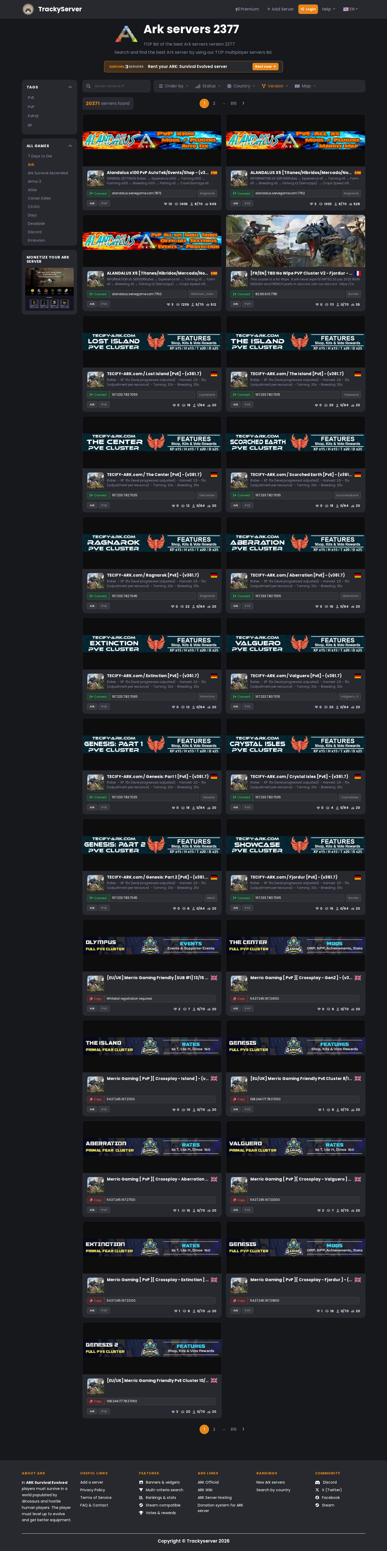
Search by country (273, 1490)
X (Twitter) (331, 1490)
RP (30, 125)
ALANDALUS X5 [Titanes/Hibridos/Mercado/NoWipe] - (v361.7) (315, 172)
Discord (35, 232)
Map (306, 86)
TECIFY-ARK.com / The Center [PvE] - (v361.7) (154, 474)
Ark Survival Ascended (48, 173)
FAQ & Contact (94, 1505)
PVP (31, 107)
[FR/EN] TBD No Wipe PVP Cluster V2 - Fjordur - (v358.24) (310, 273)
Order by (174, 86)
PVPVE (33, 116)
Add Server (282, 9)
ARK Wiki (205, 1490)
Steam (327, 1505)
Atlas (32, 189)
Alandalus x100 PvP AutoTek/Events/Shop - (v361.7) (161, 172)
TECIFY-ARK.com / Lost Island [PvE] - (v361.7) (154, 373)
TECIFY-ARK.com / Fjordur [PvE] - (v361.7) (294, 877)
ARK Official (208, 1482)
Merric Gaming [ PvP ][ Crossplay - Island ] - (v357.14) (164, 1078)
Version (275, 86)
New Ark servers (270, 1482)
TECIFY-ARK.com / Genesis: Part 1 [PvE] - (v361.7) (158, 776)
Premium (249, 9)
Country (242, 86)
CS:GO (34, 206)
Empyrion (36, 240)
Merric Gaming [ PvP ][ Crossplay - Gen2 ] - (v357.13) (305, 977)
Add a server (91, 1482)
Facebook (330, 1497)
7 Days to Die (40, 156)
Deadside (36, 223)
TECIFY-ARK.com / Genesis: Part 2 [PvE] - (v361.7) (158, 877)
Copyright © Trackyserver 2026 (194, 1541)
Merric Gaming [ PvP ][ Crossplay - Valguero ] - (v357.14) (310, 1179)
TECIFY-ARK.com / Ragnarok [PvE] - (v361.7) (153, 575)
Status (209, 86)
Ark (31, 164)
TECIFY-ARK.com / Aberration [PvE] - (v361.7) (297, 575)
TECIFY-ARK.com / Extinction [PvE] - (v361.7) (153, 675)
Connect (100, 193)
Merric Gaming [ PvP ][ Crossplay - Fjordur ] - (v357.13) (308, 1279)
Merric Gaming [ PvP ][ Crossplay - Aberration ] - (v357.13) (168, 1179)
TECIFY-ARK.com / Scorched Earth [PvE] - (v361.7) (302, 474)
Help (327, 9)
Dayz (32, 215)
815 (234, 103)
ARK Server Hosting (215, 1497)
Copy (97, 999)
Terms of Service (96, 1497)
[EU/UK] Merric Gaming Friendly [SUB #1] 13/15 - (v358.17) (167, 977)
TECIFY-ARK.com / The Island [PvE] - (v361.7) (297, 373)
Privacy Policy (92, 1490)
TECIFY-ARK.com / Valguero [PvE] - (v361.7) (296, 675)
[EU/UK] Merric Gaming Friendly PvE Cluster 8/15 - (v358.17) (312, 1078)
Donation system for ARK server (220, 1508)
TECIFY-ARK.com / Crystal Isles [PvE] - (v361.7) (299, 776)
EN (352, 9)
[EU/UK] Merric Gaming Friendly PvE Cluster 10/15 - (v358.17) (170, 1380)
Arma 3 (34, 181)
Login (310, 9)
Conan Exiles (39, 198)
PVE (31, 97)
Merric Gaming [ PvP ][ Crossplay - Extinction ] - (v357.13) (167, 1279)
